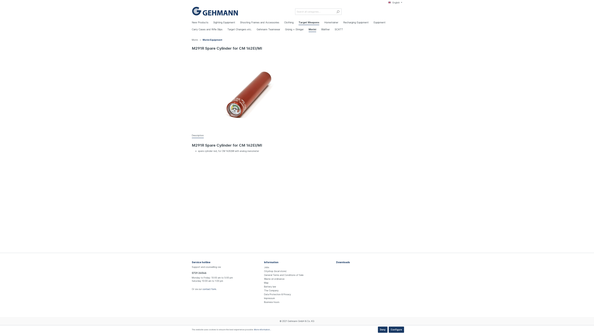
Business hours (271, 302)
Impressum (269, 298)
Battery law (270, 286)
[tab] (198, 135)
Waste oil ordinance (274, 279)
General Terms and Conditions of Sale (283, 275)
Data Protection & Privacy (277, 294)
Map (266, 282)
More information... (262, 329)
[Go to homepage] (215, 11)
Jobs (266, 267)
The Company (271, 290)
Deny (382, 329)
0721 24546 (199, 272)
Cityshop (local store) (275, 271)
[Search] (338, 12)
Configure (396, 329)
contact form (209, 289)
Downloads (343, 262)
